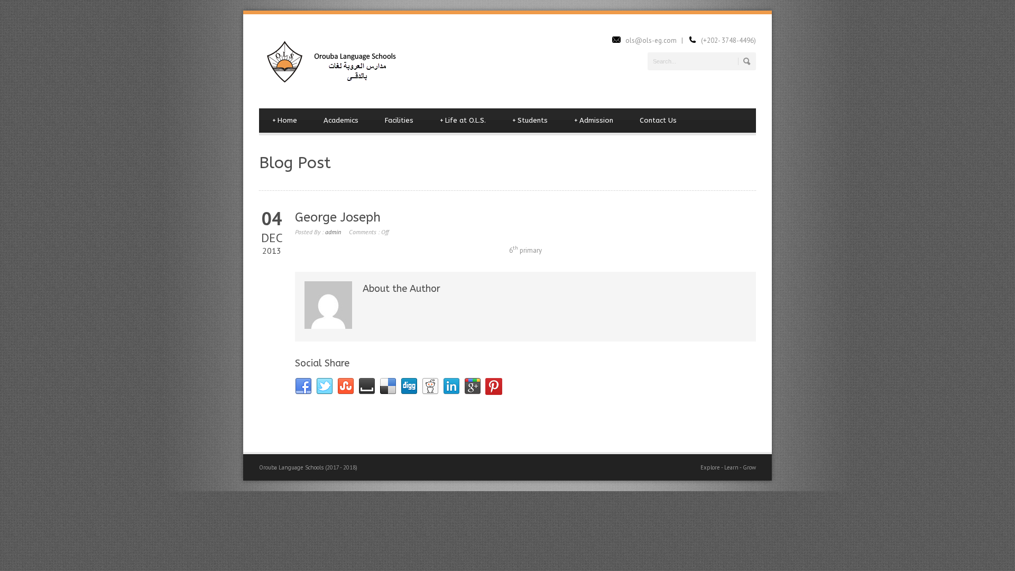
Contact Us (658, 120)
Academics (341, 120)
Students (530, 120)
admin (333, 232)
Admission (593, 120)
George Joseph (338, 217)
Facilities (399, 120)
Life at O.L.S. (463, 120)
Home (284, 120)
